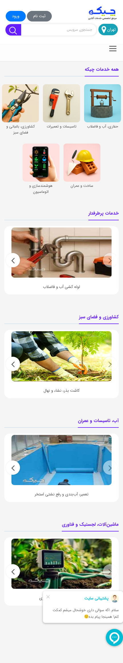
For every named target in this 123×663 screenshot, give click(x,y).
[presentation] (110, 260)
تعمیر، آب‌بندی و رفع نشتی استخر (61, 494)
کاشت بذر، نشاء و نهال (61, 390)
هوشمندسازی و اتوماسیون (41, 189)
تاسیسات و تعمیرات (61, 126)
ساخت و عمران (82, 186)
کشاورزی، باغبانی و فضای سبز (20, 129)
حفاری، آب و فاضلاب (102, 126)
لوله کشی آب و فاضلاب (61, 287)
